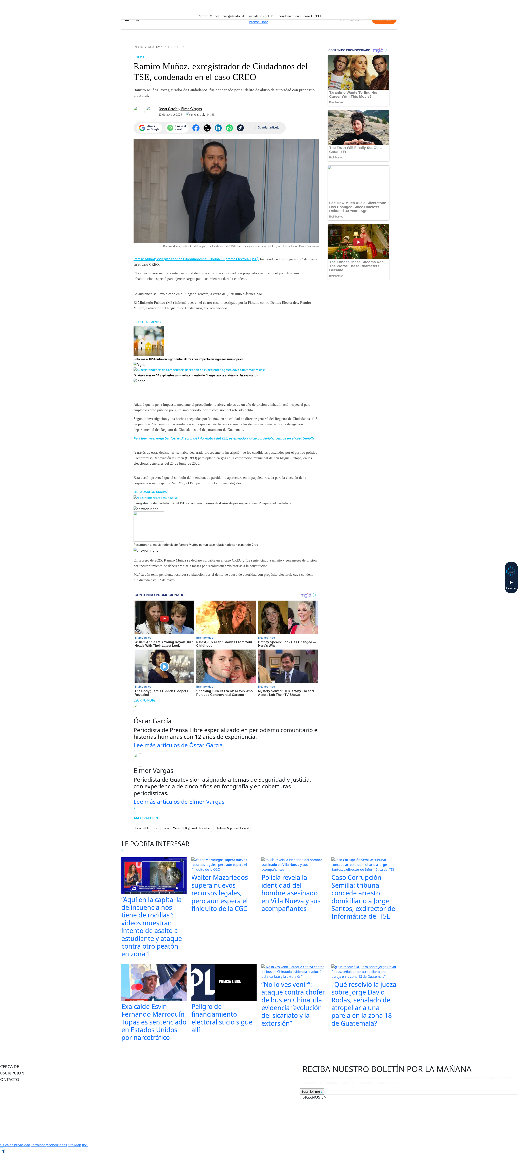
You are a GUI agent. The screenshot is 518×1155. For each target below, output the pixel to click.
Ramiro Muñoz (172, 828)
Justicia (178, 47)
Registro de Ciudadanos (198, 828)
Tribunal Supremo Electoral (233, 828)
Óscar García (168, 109)
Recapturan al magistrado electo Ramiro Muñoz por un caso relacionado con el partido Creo (196, 545)
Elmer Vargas (191, 109)
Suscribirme (311, 1091)
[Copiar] (240, 127)
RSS (85, 1145)
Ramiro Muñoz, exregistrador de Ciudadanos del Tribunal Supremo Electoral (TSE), (196, 259)
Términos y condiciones (49, 1145)
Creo (156, 828)
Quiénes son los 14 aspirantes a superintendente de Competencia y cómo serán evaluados (196, 375)
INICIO (138, 47)
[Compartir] (229, 128)
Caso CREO (142, 828)
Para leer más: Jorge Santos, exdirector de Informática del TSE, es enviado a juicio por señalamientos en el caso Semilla (224, 438)
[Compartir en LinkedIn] (218, 128)
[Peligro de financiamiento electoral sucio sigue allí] (224, 983)
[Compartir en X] (207, 128)
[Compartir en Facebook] (196, 128)
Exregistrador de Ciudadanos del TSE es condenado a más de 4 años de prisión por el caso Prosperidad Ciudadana (212, 503)
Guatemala (157, 47)
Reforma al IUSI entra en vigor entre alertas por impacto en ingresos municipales (189, 359)
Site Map (74, 1145)
